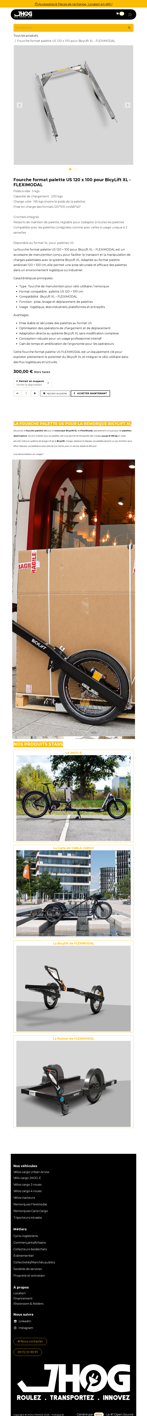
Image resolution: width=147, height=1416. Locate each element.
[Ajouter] (35, 393)
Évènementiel (23, 1255)
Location (19, 1293)
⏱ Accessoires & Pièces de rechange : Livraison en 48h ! (73, 4)
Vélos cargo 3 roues (27, 1184)
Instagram (26, 1328)
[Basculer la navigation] (130, 14)
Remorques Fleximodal (30, 1204)
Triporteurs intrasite (27, 1217)
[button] (19, 105)
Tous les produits (25, 35)
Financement (23, 1298)
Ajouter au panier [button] (57, 393)
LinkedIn (25, 1321)
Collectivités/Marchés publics (34, 1262)
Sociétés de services (27, 1269)
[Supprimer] (17, 393)
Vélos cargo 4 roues (27, 1191)
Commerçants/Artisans (29, 1242)
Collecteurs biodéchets (30, 1249)
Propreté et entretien (29, 1275)
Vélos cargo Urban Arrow (31, 1172)
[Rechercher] (129, 28)
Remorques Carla (26, 1211)
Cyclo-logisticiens (25, 1236)
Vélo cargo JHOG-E (27, 1178)
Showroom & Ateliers (28, 1303)
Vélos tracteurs (24, 1197)
